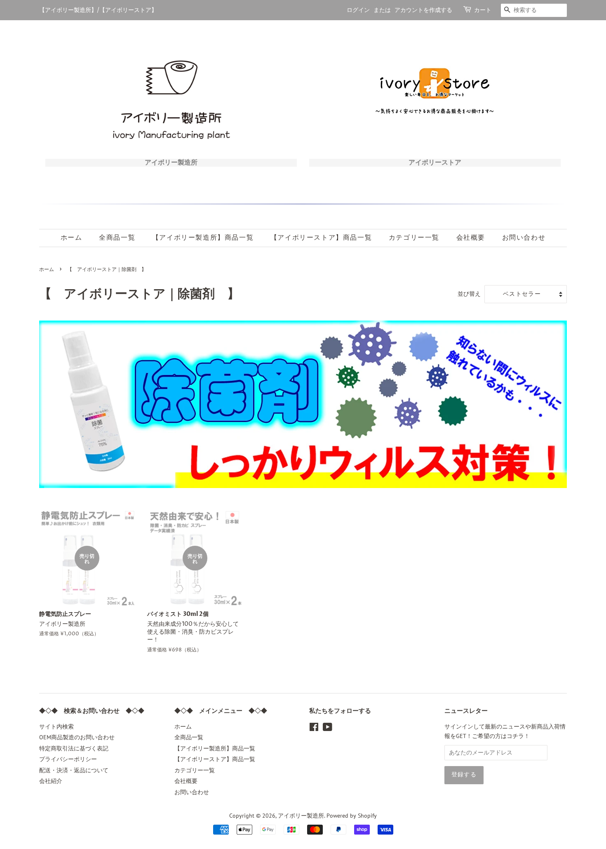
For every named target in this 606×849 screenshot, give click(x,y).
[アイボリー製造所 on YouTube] (327, 728)
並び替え (469, 293)
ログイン (358, 10)
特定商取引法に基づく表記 (73, 748)
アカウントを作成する (423, 10)
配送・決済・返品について (73, 770)
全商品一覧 (117, 237)
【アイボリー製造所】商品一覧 (203, 237)
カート (482, 10)
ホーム (71, 237)
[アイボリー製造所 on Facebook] (314, 728)
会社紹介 (50, 781)
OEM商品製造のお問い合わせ (77, 737)
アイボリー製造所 (301, 815)
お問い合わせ (524, 237)
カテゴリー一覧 (414, 237)
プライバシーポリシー (68, 759)
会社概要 (470, 237)
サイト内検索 (56, 726)
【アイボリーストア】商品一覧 (321, 237)
